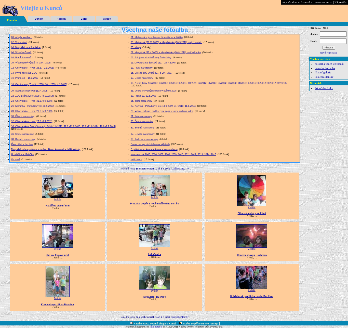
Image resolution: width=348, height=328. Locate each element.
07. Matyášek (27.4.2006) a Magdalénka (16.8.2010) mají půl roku (166, 52)
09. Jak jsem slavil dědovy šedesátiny (151, 57)
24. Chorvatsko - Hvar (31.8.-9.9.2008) (31, 101)
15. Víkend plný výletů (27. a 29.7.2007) (152, 73)
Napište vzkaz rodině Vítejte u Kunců (155, 323)
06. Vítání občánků (21, 52)
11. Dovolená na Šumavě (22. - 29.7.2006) (153, 62)
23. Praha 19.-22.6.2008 (143, 96)
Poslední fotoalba (325, 68)
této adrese (156, 326)
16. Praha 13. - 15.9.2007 (24, 78)
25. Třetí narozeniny (141, 101)
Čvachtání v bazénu (22, 144)
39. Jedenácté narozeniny (144, 139)
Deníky (39, 19)
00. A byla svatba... (21, 37)
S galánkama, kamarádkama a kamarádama (154, 149)
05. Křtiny (136, 47)
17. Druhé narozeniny (142, 78)
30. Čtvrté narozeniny (22, 116)
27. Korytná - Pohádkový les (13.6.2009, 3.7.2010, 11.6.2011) (163, 106)
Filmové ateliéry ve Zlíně (252, 213)
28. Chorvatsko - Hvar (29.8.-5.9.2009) (31, 111)
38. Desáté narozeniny (23, 139)
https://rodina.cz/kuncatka (297, 2)
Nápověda (340, 2)
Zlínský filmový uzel (57, 255)
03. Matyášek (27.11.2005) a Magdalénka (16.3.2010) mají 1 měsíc (166, 42)
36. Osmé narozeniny (22, 134)
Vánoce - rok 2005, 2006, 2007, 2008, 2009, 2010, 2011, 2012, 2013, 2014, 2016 (173, 154)
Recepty (61, 19)
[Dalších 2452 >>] (180, 168)
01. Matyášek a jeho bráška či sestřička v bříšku (157, 37)
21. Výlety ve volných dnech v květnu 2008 (154, 90)
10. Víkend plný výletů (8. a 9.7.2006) (31, 62)
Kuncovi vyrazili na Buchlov (57, 304)
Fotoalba (12, 20)
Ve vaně (15, 159)
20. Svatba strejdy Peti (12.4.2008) (29, 90)
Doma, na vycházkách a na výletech (150, 144)
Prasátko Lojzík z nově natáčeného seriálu (154, 203)
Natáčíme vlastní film (58, 205)
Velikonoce (136, 159)
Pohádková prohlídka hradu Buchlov (251, 296)
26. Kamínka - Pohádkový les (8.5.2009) (32, 106)
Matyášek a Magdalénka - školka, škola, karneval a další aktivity (45, 149)
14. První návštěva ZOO (24, 73)
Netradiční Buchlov (154, 297)
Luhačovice (154, 254)
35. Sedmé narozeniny (142, 127)
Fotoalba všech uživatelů (329, 63)
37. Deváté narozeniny (143, 134)
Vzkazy (107, 19)
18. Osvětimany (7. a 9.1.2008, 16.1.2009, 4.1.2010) (39, 84)
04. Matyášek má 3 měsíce (26, 47)
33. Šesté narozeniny (142, 121)
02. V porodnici (19, 42)
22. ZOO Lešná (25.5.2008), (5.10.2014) (32, 96)
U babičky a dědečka (22, 154)
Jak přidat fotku (324, 88)
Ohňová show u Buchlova (252, 255)
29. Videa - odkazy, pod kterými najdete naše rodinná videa (162, 111)
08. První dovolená (21, 57)
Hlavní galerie (323, 72)
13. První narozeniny (142, 68)
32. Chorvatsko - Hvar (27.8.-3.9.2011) (31, 121)
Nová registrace (328, 52)
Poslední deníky (324, 76)
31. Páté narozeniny (141, 116)
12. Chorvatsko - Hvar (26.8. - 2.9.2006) (32, 68)
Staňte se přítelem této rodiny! (200, 323)
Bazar (84, 19)
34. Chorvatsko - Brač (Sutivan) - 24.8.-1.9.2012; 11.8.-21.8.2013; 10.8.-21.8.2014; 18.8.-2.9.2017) (63, 126)
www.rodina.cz (323, 2)
